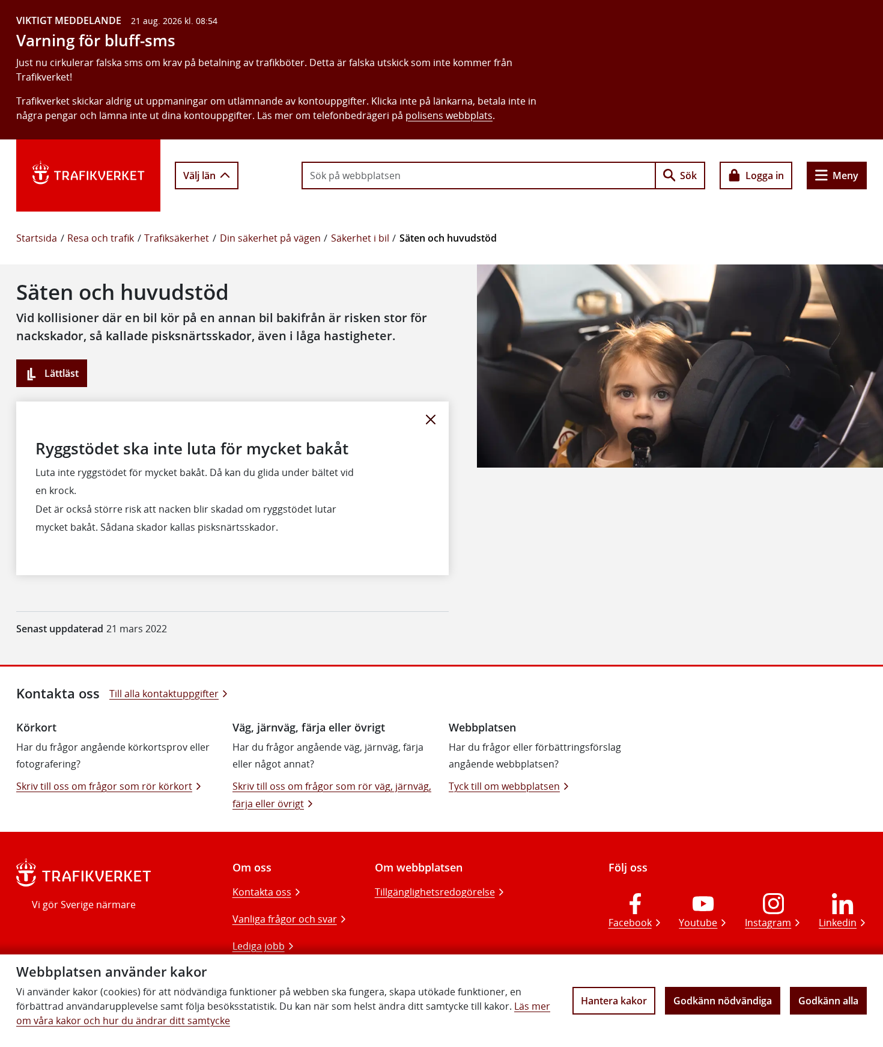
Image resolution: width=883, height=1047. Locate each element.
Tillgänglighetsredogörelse (435, 892)
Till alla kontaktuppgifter (164, 693)
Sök (688, 175)
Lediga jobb (258, 946)
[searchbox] (479, 175)
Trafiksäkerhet (176, 238)
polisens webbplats (449, 115)
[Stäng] (430, 419)
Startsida (36, 238)
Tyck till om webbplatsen (504, 786)
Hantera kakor (614, 1000)
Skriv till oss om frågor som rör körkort (104, 786)
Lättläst (60, 373)
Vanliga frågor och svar (284, 919)
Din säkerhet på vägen (270, 238)
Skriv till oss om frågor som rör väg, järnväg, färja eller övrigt (331, 795)
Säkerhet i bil (360, 238)
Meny (845, 175)
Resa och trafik (100, 238)
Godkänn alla (828, 1000)
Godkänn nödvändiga (722, 1000)
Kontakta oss (261, 892)
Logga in (764, 175)
